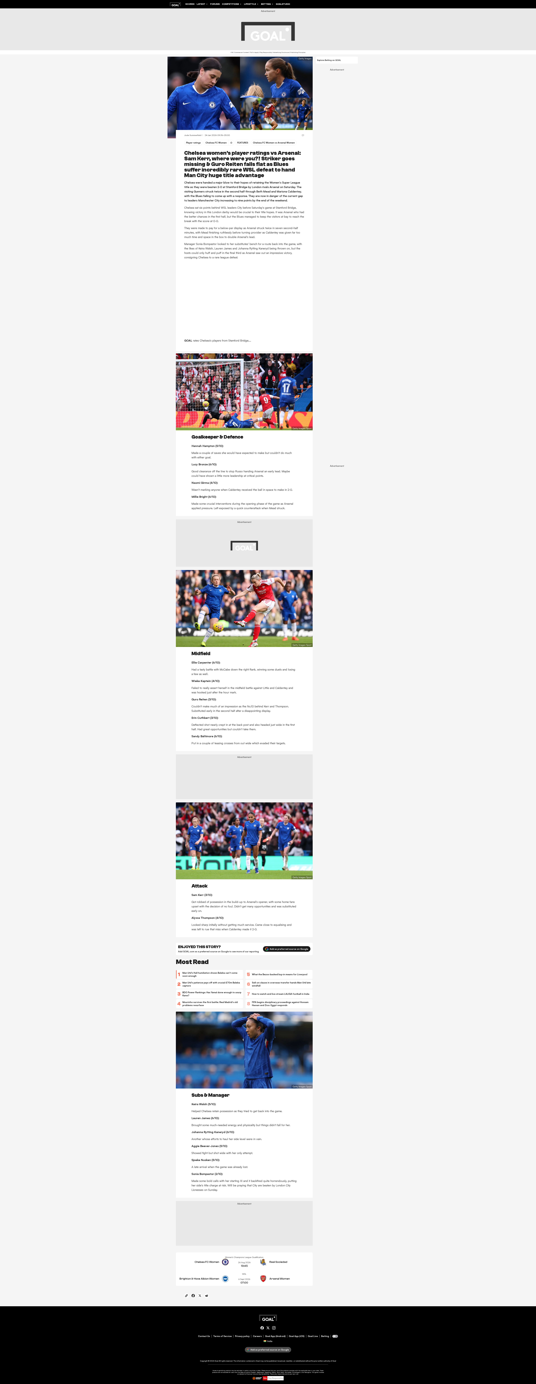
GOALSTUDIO (283, 4)
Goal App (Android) (275, 1336)
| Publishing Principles (297, 52)
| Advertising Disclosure (280, 52)
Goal (216, 1361)
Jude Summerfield (192, 135)
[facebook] (262, 1328)
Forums (215, 4)
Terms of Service (222, 1336)
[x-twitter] (268, 1328)
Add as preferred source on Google (289, 949)
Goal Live (313, 1336)
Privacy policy (242, 1336)
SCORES (189, 4)
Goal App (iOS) (296, 1336)
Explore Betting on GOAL (329, 60)
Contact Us (204, 1336)
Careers (257, 1336)
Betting (325, 1336)
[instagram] (274, 1328)
